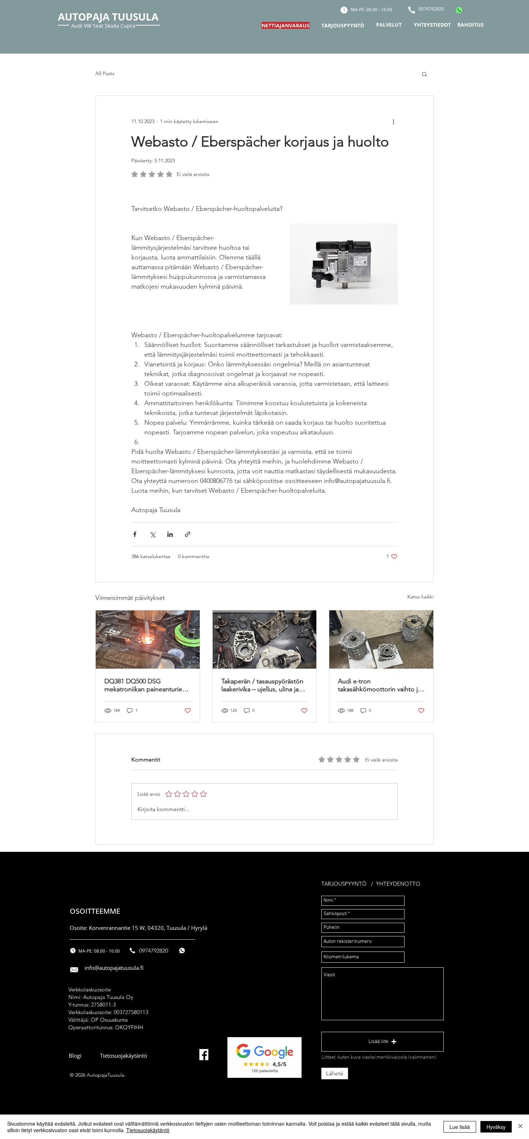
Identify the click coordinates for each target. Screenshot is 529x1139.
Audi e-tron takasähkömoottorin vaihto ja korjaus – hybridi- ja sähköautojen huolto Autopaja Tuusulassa (379, 685)
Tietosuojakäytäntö (147, 1130)
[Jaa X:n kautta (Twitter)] (152, 534)
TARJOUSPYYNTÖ (344, 883)
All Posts (104, 73)
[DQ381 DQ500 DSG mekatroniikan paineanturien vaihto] (148, 639)
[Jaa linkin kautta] (187, 534)
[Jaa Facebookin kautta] (134, 534)
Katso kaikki (420, 596)
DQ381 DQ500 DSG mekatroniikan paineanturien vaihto (145, 685)
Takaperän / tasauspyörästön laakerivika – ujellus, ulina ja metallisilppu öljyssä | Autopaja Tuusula (262, 685)
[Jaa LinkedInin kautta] (170, 534)
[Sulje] (520, 1126)
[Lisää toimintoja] (393, 121)
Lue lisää (459, 1126)
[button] (424, 74)
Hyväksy (496, 1126)
